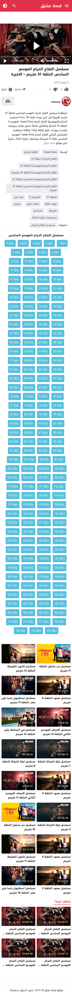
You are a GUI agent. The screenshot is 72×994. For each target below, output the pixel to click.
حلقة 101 (14, 459)
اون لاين (18, 197)
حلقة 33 (14, 306)
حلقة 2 (49, 243)
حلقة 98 (59, 459)
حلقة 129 (12, 522)
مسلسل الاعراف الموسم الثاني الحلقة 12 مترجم (56, 732)
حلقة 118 (59, 504)
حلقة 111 (44, 486)
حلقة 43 (43, 333)
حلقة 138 (59, 549)
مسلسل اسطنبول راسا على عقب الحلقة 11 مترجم (18, 700)
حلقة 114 (59, 495)
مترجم (17, 204)
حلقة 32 (29, 306)
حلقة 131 (44, 531)
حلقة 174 (52, 630)
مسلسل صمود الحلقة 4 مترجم (56, 858)
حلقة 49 (14, 342)
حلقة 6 (55, 252)
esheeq (55, 102)
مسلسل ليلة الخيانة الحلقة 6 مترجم (18, 763)
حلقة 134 (59, 540)
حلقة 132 (28, 531)
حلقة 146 (59, 567)
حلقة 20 (29, 279)
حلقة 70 (57, 396)
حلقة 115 (44, 495)
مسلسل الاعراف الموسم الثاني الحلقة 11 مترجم (20, 795)
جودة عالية (51, 204)
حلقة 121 (13, 504)
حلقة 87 (43, 432)
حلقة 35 (43, 315)
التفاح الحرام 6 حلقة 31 (44, 159)
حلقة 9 (16, 252)
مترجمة (53, 211)
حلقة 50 (57, 351)
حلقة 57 (14, 360)
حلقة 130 (59, 531)
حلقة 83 (43, 423)
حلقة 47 (43, 342)
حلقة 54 (57, 360)
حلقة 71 (43, 396)
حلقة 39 (43, 324)
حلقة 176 (21, 630)
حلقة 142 (60, 558)
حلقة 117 (13, 495)
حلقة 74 (57, 405)
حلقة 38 (57, 324)
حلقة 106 (59, 477)
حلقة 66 (57, 387)
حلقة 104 (28, 468)
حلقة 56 (28, 360)
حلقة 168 (28, 612)
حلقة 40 (28, 324)
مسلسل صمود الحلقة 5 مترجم (56, 795)
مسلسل (38, 211)
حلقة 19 (43, 279)
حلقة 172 (28, 621)
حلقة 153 (12, 576)
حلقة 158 (59, 594)
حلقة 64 (28, 378)
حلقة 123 (44, 513)
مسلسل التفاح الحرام (43, 225)
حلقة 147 (44, 567)
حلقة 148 (28, 567)
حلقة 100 (29, 459)
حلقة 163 (44, 603)
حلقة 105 (12, 468)
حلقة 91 (43, 441)
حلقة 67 (43, 387)
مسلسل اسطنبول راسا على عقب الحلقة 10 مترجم (18, 890)
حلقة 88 (28, 432)
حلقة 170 (59, 621)
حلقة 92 (29, 441)
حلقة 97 (14, 450)
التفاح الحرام (31, 152)
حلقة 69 (14, 387)
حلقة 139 (44, 549)
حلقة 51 (43, 351)
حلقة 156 (28, 585)
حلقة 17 (14, 270)
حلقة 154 (59, 585)
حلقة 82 (58, 423)
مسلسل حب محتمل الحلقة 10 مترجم (19, 827)
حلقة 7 (42, 252)
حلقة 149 (12, 567)
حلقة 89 (14, 432)
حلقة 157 (12, 585)
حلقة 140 (28, 549)
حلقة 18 (57, 279)
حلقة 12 (29, 261)
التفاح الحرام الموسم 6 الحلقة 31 (38, 166)
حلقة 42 (58, 333)
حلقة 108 (28, 477)
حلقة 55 (43, 360)
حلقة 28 (28, 297)
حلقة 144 (28, 558)
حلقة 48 (28, 342)
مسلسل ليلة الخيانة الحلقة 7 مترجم (54, 763)
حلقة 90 (57, 441)
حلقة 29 (14, 297)
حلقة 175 (36, 630)
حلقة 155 (44, 585)
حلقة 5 (10, 243)
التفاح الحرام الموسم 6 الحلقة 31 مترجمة (34, 172)
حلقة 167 (44, 612)
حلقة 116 (28, 495)
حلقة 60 (28, 369)
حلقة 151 (44, 576)
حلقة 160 (28, 594)
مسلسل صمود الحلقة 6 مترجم (56, 700)
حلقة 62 (58, 378)
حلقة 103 (44, 468)
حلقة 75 (43, 405)
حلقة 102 (60, 468)
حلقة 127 (44, 522)
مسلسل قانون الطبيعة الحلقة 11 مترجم (21, 858)
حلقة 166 (59, 612)
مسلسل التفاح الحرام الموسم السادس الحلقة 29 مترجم (18, 933)
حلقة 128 (28, 522)
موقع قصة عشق (54, 990)
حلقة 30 (57, 306)
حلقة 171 (44, 621)
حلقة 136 (28, 540)
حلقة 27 (43, 297)
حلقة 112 (29, 486)
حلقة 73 (14, 396)
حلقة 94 (57, 450)
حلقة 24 (28, 288)
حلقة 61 (14, 369)
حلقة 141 (12, 549)
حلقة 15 (43, 270)
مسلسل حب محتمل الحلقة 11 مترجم (55, 668)
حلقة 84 (28, 423)
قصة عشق (51, 6)
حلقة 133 (12, 531)
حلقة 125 (12, 513)
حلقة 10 (57, 261)
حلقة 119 (44, 504)
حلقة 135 (44, 540)
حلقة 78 (57, 414)
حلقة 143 (44, 558)
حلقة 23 (43, 288)
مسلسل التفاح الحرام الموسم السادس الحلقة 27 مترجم (18, 965)
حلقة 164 (28, 603)
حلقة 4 (23, 243)
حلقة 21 (14, 279)
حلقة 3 (36, 243)
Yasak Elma (50, 152)
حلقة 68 (28, 387)
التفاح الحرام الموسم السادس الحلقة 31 (34, 179)
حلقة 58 (57, 369)
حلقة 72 (29, 396)
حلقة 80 (28, 414)
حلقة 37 (14, 315)
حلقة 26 (57, 297)
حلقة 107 (44, 477)
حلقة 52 (29, 351)
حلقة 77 (14, 405)
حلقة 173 (13, 621)
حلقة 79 (43, 414)
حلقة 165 (12, 603)
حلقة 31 (43, 306)
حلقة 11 (43, 261)
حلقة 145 (12, 558)
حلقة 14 (57, 270)
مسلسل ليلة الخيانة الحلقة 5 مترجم (54, 827)
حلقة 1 (62, 243)
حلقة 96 (28, 450)
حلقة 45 (14, 333)
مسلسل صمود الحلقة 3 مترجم (56, 890)
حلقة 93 (14, 441)
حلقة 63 (43, 378)
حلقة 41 (14, 324)
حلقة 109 (12, 477)
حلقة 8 (29, 252)
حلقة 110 (59, 486)
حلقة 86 (57, 432)
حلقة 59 (43, 369)
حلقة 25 (14, 288)
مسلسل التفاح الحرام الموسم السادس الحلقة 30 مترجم (54, 933)
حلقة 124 (28, 513)
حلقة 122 (60, 513)
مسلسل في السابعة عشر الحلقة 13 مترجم (19, 732)
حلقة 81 (14, 414)
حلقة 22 (58, 288)
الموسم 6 (34, 197)
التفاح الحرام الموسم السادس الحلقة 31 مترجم (34, 188)
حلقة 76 (28, 405)
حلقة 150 (59, 576)
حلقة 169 (12, 612)
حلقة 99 (44, 459)
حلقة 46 (57, 342)
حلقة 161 (12, 594)
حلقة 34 (57, 315)
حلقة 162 (60, 603)
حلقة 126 (59, 522)
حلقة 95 (43, 450)
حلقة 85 (14, 423)
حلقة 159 (44, 594)
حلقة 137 (12, 540)
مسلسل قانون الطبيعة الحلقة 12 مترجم (21, 668)
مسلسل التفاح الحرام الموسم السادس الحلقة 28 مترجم (54, 965)
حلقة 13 (15, 261)
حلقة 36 (28, 315)
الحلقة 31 (51, 197)
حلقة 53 (14, 351)
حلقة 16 (28, 270)
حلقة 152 (28, 576)
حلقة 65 (14, 378)
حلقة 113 (13, 486)
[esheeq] (66, 105)
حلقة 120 (28, 504)
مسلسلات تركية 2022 (44, 218)
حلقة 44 (28, 333)
